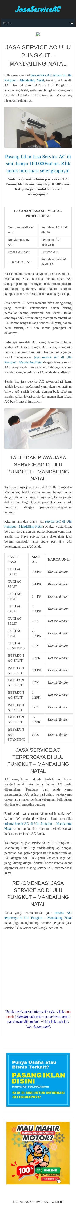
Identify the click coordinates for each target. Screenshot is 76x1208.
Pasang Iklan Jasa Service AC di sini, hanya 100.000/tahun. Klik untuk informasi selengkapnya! (38, 163)
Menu (7, 22)
